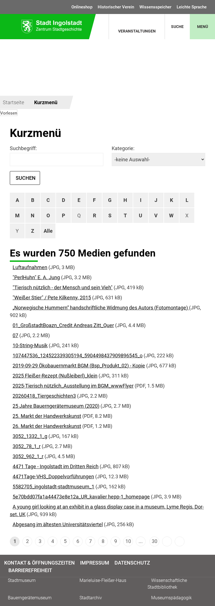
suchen (26, 178)
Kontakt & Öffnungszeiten (39, 563)
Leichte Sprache (192, 7)
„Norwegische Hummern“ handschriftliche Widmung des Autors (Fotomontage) (101, 308)
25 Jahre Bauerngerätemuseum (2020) (56, 406)
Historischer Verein (116, 7)
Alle (48, 231)
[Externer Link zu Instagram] (207, 566)
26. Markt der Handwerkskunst (47, 426)
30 (154, 541)
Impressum (94, 563)
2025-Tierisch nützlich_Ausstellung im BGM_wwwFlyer (73, 386)
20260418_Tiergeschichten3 (44, 396)
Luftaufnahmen (30, 267)
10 (128, 541)
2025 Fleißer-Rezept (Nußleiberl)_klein (55, 376)
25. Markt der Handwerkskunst (47, 416)
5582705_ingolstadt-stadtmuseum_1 (53, 487)
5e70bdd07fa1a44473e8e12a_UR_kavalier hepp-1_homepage (81, 497)
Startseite (13, 102)
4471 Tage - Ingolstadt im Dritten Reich (56, 466)
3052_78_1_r (27, 446)
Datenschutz (132, 563)
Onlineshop (81, 7)
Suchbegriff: (23, 148)
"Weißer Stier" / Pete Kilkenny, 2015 (52, 297)
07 (15, 335)
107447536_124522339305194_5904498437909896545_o (77, 355)
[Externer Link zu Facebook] (205, 566)
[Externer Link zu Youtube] (210, 566)
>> (179, 541)
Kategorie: (123, 148)
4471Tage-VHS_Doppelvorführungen (53, 476)
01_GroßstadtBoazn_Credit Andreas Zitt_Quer (63, 325)
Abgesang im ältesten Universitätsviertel (58, 524)
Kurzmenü (45, 102)
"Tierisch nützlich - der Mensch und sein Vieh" (63, 287)
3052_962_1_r (28, 456)
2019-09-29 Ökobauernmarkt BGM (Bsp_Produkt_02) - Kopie (79, 366)
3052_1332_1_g (30, 436)
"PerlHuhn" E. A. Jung (36, 277)
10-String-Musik (30, 345)
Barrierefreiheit (30, 570)
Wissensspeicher (155, 7)
